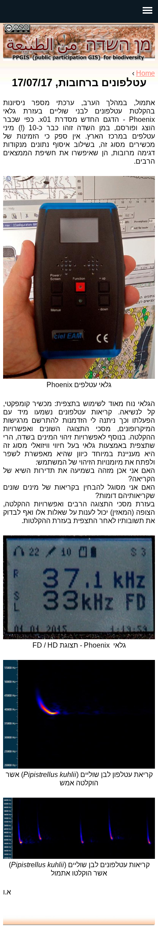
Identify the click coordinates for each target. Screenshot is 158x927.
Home (145, 73)
